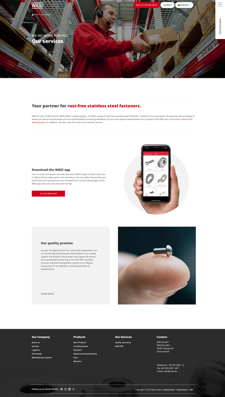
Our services (46, 14)
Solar (75, 357)
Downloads (37, 353)
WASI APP (119, 346)
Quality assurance (123, 342)
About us (36, 342)
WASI (35, 14)
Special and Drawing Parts (85, 353)
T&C (191, 389)
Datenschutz (169, 389)
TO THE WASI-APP (48, 193)
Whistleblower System (42, 357)
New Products (79, 342)
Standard (77, 350)
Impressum (182, 389)
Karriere (35, 346)
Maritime (77, 361)
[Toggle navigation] (220, 4)
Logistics (36, 350)
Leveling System (80, 346)
